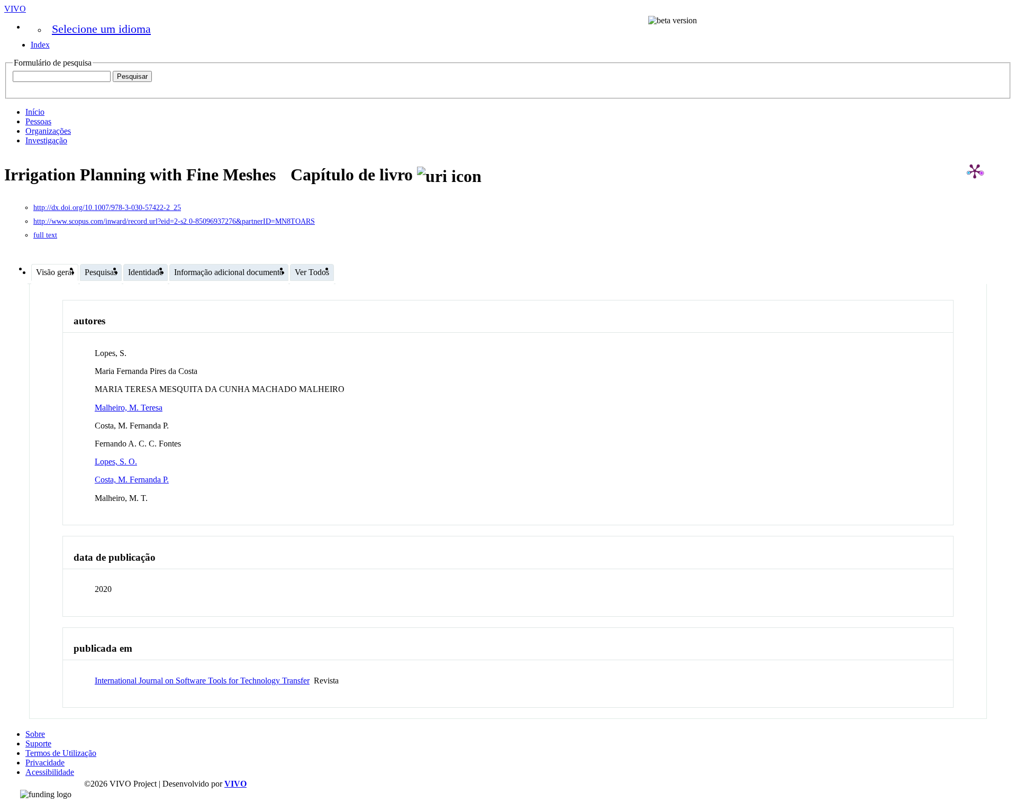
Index (40, 44)
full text (45, 235)
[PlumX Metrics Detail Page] (975, 171)
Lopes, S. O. (116, 461)
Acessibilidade (49, 772)
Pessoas (38, 121)
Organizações (48, 130)
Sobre (35, 733)
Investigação (46, 140)
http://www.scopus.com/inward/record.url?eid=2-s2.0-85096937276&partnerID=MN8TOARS (174, 221)
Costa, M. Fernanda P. (132, 479)
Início (34, 111)
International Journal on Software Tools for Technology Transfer (202, 680)
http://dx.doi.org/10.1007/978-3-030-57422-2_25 (107, 208)
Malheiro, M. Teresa (128, 407)
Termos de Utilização (60, 753)
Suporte (38, 743)
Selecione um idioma (101, 28)
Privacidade (45, 762)
